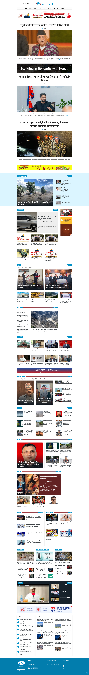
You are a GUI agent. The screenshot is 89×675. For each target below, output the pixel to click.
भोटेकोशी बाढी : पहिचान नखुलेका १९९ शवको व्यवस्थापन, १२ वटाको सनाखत (47, 413)
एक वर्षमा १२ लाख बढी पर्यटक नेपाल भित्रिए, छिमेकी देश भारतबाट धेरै (45, 620)
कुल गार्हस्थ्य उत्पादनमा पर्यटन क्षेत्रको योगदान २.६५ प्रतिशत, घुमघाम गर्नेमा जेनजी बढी (63, 644)
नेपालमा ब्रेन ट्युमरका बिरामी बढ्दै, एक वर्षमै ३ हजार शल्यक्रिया (66, 537)
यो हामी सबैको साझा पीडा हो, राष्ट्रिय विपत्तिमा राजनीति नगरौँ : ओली (65, 349)
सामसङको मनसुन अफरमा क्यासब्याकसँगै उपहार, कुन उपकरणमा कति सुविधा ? (40, 569)
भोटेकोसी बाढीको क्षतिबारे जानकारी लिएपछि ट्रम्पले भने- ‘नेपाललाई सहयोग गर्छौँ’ (22, 576)
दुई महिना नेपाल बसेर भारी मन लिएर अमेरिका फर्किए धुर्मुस (22, 505)
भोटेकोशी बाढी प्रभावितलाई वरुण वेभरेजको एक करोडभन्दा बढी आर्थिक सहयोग (58, 286)
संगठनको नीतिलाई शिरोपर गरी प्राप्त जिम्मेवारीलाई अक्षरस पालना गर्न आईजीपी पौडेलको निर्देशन (67, 432)
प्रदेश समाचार (21, 376)
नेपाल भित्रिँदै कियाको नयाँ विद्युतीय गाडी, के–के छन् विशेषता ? (47, 218)
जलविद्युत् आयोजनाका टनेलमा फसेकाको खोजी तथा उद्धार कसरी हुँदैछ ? (23, 331)
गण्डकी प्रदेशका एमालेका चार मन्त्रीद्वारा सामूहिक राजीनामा (64, 364)
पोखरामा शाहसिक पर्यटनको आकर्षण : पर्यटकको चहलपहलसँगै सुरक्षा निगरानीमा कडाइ (63, 621)
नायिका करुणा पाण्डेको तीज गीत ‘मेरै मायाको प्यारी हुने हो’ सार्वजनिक (38, 505)
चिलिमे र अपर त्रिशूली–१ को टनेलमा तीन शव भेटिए (22, 325)
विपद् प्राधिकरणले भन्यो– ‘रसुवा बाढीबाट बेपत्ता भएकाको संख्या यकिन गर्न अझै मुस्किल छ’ (65, 190)
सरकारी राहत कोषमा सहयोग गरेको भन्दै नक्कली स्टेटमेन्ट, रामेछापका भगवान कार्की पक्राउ (28, 423)
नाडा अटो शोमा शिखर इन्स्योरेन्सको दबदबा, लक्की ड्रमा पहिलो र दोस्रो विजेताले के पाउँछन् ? (51, 259)
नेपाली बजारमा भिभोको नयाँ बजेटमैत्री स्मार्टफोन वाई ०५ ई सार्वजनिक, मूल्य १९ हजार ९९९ (44, 563)
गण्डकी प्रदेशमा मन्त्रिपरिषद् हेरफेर (25, 402)
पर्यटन (38, 617)
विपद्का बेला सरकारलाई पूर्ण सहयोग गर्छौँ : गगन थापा (23, 364)
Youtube (66, 665)
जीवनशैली (49, 512)
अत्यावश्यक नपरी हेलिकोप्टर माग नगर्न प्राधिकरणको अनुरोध (23, 316)
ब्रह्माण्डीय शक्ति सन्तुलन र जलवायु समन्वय (37, 364)
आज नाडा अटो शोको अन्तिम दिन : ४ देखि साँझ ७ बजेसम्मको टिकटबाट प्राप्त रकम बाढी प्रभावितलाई (37, 244)
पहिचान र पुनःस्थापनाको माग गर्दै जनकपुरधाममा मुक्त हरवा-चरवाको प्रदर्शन (67, 394)
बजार (22, 267)
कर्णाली (40, 378)
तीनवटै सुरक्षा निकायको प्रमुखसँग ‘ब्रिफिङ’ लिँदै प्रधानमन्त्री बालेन (65, 196)
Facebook (66, 663)
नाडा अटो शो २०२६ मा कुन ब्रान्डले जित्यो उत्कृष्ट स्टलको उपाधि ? (22, 243)
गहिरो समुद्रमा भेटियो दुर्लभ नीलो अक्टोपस (62, 562)
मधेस (24, 378)
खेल (54, 8)
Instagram (66, 668)
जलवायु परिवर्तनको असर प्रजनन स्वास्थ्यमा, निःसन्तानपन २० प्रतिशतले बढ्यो (51, 538)
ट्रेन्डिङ (19, 617)
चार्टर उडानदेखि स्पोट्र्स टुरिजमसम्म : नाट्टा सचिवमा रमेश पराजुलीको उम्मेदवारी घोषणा (45, 631)
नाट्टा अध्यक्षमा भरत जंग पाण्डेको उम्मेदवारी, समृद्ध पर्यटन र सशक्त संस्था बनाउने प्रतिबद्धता (63, 632)
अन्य (62, 8)
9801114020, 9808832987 (53, 663)
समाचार (30, 8)
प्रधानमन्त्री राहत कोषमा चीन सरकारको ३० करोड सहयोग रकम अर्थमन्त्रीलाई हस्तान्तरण (65, 301)
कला (19, 471)
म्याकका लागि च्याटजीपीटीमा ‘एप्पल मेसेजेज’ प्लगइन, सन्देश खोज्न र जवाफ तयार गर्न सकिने (41, 576)
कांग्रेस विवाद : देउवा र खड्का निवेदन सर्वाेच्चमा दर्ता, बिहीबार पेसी (47, 431)
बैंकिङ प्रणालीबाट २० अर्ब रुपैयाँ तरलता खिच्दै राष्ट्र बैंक (22, 300)
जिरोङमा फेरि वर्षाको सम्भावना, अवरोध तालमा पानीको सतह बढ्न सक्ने (44, 330)
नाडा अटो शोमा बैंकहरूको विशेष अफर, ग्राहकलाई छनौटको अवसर (50, 243)
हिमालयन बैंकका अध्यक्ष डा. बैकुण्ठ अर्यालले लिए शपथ (29, 286)
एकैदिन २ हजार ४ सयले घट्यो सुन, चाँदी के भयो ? (37, 300)
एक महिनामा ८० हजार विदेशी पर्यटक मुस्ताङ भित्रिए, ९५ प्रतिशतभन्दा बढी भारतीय (45, 643)
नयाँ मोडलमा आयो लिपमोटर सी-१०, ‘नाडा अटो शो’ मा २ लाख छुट (23, 258)
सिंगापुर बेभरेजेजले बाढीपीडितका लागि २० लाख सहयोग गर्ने (51, 300)
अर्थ (44, 8)
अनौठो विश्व (58, 549)
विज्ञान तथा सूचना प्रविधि (42, 549)
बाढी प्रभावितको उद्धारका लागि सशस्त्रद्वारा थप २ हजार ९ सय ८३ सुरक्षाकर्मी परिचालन (47, 423)
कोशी (21, 378)
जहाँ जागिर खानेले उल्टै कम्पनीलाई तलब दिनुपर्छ (59, 572)
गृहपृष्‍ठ (26, 8)
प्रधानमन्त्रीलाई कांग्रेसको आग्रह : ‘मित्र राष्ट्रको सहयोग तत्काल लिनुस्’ (51, 364)
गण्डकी (32, 378)
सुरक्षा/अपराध (50, 8)
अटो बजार (20, 210)
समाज (40, 8)
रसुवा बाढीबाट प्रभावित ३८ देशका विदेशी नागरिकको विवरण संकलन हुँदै (34, 203)
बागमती (28, 378)
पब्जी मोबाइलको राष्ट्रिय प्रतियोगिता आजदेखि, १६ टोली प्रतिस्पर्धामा (33, 525)
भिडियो (20, 583)
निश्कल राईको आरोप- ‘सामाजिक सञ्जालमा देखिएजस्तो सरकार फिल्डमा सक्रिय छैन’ (66, 183)
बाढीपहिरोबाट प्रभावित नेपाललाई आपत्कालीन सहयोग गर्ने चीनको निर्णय (22, 569)
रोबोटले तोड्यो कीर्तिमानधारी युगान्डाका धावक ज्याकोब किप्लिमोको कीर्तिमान (60, 567)
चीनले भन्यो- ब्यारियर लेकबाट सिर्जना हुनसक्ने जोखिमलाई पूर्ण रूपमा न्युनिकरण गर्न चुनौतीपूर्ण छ (25, 563)
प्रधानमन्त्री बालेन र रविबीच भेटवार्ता (26, 619)
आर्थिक (30, 267)
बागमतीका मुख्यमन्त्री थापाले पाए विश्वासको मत (67, 389)
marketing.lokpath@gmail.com (54, 664)
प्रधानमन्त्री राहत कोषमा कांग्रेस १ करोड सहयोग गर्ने (36, 349)
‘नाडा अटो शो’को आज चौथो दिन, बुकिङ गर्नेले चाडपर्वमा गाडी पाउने (36, 258)
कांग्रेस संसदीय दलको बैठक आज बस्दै (23, 349)
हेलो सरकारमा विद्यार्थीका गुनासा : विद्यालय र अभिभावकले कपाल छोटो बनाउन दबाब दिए (67, 423)
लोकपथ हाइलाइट (22, 176)
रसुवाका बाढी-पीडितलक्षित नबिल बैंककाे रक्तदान (22, 311)
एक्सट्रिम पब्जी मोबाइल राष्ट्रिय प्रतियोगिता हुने (34, 533)
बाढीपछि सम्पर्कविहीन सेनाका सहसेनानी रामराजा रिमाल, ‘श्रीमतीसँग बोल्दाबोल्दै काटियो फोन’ (67, 413)
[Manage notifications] (87, 673)
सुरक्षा (19, 439)
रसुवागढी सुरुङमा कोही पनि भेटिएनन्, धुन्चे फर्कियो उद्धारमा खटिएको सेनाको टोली (44, 124)
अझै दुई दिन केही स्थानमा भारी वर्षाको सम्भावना (22, 321)
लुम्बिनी (36, 378)
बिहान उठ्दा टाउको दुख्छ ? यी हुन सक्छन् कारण (66, 522)
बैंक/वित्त (19, 267)
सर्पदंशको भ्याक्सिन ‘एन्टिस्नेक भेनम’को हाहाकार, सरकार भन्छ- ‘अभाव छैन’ (51, 523)
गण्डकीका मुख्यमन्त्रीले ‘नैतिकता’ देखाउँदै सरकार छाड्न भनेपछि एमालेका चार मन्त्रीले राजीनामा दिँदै (67, 401)
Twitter (66, 666)
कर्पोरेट (26, 267)
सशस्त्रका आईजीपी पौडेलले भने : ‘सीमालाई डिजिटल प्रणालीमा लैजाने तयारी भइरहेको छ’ (67, 383)
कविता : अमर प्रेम (50, 505)
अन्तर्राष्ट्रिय (20, 549)
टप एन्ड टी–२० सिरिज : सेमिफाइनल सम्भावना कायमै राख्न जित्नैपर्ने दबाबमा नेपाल (33, 517)
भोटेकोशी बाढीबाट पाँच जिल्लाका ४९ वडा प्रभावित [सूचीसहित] (65, 202)
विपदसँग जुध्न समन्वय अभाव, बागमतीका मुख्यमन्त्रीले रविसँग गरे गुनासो (51, 350)
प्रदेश (57, 8)
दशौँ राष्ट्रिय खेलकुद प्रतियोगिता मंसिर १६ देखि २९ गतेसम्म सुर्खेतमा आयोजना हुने (34, 542)
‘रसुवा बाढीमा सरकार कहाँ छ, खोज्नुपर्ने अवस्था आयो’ (44, 25)
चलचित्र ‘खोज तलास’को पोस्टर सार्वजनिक (48, 478)
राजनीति (34, 8)
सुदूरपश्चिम (44, 378)
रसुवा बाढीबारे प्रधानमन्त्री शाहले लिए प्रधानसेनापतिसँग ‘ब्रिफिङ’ (44, 79)
